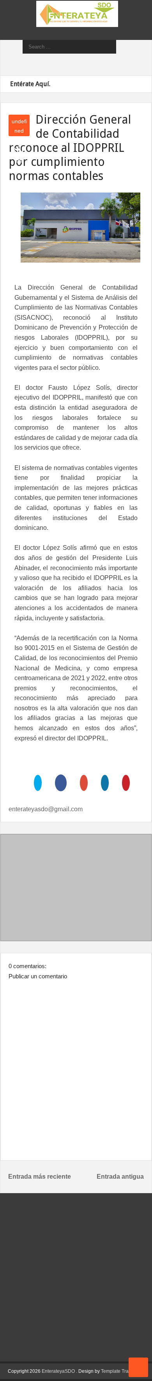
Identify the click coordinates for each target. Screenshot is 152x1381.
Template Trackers (120, 1371)
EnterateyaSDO (58, 1371)
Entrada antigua (120, 1176)
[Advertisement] (76, 889)
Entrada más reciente (39, 1176)
